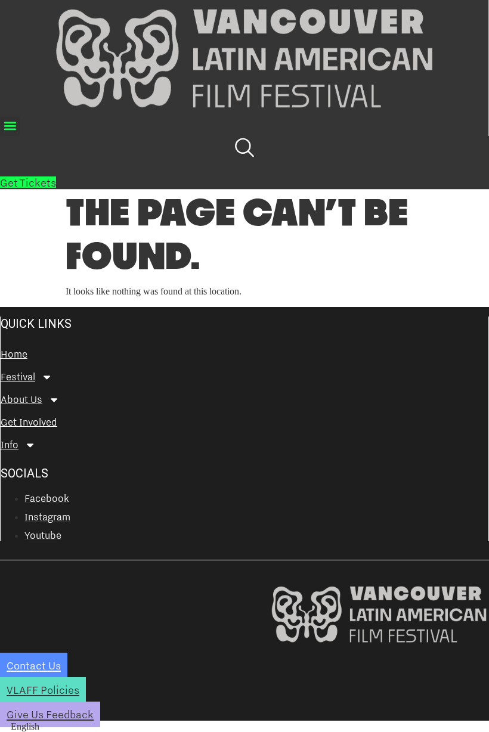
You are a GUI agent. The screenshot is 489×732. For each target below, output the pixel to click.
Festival (18, 377)
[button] (10, 126)
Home (14, 354)
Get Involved (29, 422)
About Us (21, 399)
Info (9, 445)
